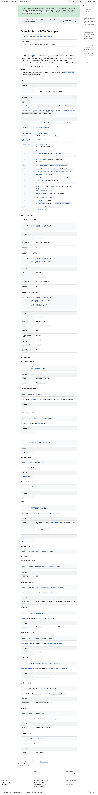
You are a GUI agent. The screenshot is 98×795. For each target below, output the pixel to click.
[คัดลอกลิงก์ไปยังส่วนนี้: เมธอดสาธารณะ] (32, 357)
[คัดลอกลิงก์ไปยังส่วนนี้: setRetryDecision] (32, 733)
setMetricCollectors (41, 186)
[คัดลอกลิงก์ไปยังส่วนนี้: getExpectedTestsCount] (37, 389)
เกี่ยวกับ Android (5, 792)
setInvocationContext (42, 168)
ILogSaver (45, 174)
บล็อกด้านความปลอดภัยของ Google (41, 780)
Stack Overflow (69, 782)
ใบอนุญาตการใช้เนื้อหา (44, 762)
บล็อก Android (37, 778)
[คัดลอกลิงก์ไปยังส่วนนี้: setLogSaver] (29, 608)
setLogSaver (39, 174)
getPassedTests (40, 139)
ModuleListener (26, 144)
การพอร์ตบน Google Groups (39, 786)
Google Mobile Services (71, 780)
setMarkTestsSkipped (41, 180)
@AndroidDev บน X (38, 776)
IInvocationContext (53, 168)
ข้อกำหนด (3, 776)
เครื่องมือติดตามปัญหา (70, 784)
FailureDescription (35, 368)
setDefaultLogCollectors (42, 165)
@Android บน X (37, 773)
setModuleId (39, 200)
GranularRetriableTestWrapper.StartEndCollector (49, 89)
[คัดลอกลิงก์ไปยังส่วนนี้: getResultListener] (33, 457)
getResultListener (41, 144)
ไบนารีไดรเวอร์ (4, 784)
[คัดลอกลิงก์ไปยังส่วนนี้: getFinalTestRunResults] (36, 413)
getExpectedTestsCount (42, 127)
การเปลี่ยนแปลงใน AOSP (36, 13)
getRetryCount (40, 150)
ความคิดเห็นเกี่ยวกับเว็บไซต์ (36, 792)
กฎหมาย (15, 792)
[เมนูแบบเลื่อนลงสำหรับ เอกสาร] (16, 1)
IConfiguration (49, 193)
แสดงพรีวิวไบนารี (5, 780)
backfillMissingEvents (42, 122)
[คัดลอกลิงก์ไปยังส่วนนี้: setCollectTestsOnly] (34, 546)
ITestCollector (48, 36)
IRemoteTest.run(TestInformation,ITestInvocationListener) (59, 156)
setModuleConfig (40, 193)
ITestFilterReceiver (69, 72)
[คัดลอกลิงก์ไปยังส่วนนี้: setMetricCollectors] (34, 658)
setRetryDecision (40, 206)
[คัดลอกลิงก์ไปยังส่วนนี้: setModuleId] (29, 708)
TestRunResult (35, 418)
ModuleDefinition (52, 105)
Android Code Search (24, 1)
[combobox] (75, 1)
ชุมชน (11, 792)
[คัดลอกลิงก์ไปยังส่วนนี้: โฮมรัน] (25, 502)
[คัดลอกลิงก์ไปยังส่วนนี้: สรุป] (24, 80)
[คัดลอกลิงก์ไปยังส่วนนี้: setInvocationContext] (35, 582)
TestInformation (42, 153)
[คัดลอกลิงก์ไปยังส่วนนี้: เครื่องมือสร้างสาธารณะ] (37, 216)
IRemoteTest (40, 36)
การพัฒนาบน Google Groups (40, 784)
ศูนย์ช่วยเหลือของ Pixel (70, 776)
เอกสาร (13, 1)
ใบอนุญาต (20, 792)
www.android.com (70, 778)
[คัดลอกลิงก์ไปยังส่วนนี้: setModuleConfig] (32, 683)
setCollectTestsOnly (41, 159)
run (37, 153)
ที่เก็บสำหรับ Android (6, 773)
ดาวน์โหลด (4, 778)
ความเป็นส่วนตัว (27, 792)
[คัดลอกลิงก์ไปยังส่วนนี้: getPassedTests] (32, 437)
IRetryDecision (50, 206)
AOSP (22, 26)
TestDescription (26, 140)
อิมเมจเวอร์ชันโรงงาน (6, 782)
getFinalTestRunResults (42, 133)
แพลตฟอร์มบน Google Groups (40, 782)
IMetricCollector (56, 165)
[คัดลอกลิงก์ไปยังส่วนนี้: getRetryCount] (31, 481)
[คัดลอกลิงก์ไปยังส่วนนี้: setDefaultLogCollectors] (37, 561)
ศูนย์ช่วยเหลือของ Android (71, 773)
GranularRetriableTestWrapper (30, 101)
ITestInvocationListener (54, 101)
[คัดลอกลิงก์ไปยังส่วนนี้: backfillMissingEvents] (35, 361)
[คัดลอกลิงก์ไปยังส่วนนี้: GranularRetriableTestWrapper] (41, 220)
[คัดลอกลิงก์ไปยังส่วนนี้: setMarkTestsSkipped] (35, 633)
